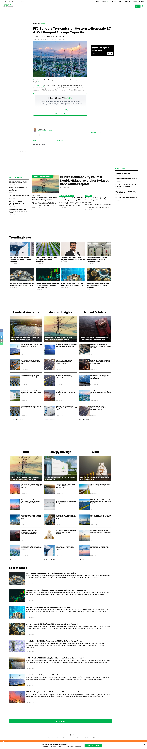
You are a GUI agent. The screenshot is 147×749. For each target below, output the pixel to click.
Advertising (47, 738)
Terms (101, 738)
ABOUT (135, 1)
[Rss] (6, 2)
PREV (35, 140)
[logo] (8, 6)
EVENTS (120, 1)
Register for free (60, 113)
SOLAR (86, 6)
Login (137, 6)
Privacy (95, 738)
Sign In (68, 110)
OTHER (117, 6)
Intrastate (36, 135)
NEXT (84, 140)
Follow (35, 80)
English (22, 2)
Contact (65, 738)
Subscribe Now (93, 745)
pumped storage (57, 135)
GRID (91, 6)
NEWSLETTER (128, 1)
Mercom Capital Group (84, 738)
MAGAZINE (130, 6)
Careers (72, 738)
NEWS (97, 1)
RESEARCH (113, 1)
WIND (110, 6)
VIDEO (123, 6)
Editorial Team (57, 738)
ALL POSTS (60, 140)
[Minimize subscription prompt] (144, 744)
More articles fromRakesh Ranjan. (45, 130)
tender (64, 135)
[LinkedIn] (12, 2)
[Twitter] (9, 2)
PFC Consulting (47, 135)
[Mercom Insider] (105, 2)
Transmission (71, 135)
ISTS (41, 135)
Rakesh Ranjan (44, 39)
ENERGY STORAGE (101, 6)
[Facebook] (3, 2)
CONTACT (141, 1)
